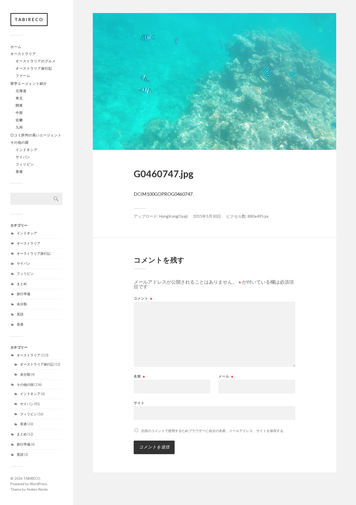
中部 (19, 113)
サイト (139, 403)
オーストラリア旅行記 (34, 68)
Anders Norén (37, 489)
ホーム (15, 47)
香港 (19, 171)
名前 (139, 376)
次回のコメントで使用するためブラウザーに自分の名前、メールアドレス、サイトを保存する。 (214, 431)
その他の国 (19, 142)
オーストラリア (23, 54)
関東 (19, 105)
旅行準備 (23, 294)
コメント (143, 298)
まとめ (22, 284)
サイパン (23, 157)
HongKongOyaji (173, 216)
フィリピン (25, 164)
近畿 (19, 120)
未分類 (22, 304)
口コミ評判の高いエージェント (36, 135)
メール (226, 376)
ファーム (23, 76)
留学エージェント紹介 (28, 83)
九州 (19, 127)
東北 (19, 98)
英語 (20, 314)
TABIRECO (29, 19)
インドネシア (27, 150)
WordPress (38, 484)
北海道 (21, 91)
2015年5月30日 (207, 216)
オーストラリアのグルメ (36, 61)
